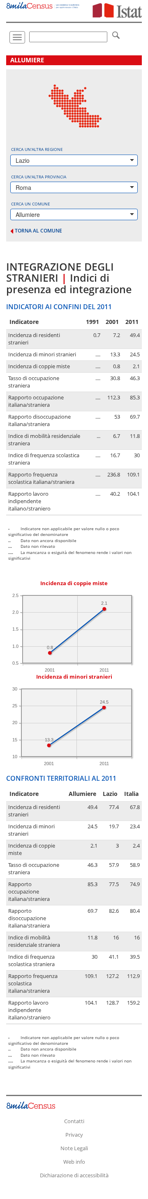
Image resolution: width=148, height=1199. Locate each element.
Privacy (74, 1134)
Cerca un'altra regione (37, 149)
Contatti (74, 1121)
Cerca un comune (30, 204)
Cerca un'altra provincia (38, 177)
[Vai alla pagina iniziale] (43, 4)
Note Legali (74, 1148)
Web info (74, 1161)
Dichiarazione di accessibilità (74, 1175)
